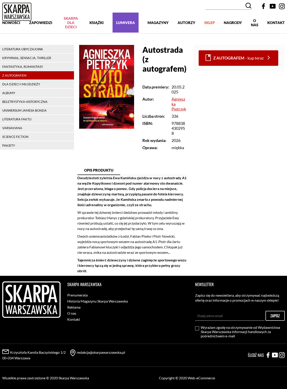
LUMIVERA (125, 22)
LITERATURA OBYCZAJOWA (22, 49)
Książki (96, 22)
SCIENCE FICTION (15, 137)
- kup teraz (238, 58)
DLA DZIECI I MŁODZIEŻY (21, 84)
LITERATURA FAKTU (16, 119)
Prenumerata (77, 295)
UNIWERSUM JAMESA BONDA (24, 110)
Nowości (11, 22)
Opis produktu (98, 170)
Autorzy (186, 22)
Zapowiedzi (40, 22)
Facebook (263, 6)
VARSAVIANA (12, 128)
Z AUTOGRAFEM (14, 75)
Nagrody (233, 22)
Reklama (73, 307)
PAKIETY (8, 145)
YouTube (273, 6)
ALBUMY (8, 93)
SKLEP (209, 22)
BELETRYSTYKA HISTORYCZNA (25, 102)
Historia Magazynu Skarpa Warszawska (97, 301)
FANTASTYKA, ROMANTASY (22, 67)
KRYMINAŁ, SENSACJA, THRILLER (26, 58)
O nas (254, 22)
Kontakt (276, 22)
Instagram (282, 6)
